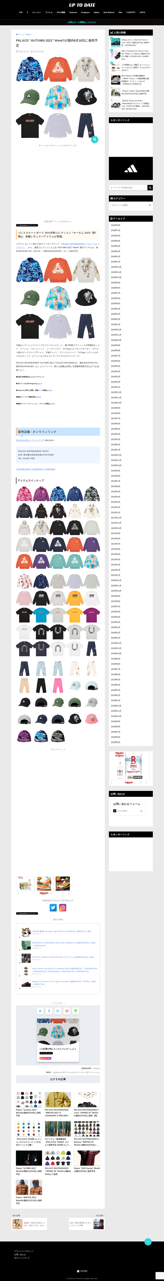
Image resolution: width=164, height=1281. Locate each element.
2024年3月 (115, 377)
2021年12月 (116, 518)
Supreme (73, 12)
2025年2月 (115, 319)
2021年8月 (115, 538)
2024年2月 (115, 382)
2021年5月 (115, 554)
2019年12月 (116, 643)
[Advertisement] (58, 165)
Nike (120, 12)
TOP (21, 12)
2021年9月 (115, 533)
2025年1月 (115, 324)
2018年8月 (115, 726)
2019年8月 (115, 664)
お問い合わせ (20, 1255)
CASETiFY (131, 12)
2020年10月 (116, 591)
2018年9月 (115, 721)
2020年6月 (115, 612)
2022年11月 (116, 460)
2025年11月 (116, 272)
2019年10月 (116, 653)
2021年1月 (115, 575)
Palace (96, 1068)
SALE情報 (61, 12)
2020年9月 (115, 596)
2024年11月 (116, 335)
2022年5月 (115, 491)
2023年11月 (116, 397)
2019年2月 (115, 695)
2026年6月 (115, 236)
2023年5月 (115, 429)
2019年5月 (115, 680)
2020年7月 (115, 606)
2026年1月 (115, 262)
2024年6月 (115, 361)
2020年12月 (116, 580)
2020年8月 (115, 601)
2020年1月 (115, 638)
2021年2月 (115, 570)
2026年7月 (115, 230)
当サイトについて (22, 1258)
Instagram (85, 12)
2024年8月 (115, 350)
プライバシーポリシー (24, 1251)
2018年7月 (115, 732)
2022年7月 (115, 481)
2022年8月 (115, 476)
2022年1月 (115, 512)
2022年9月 (115, 471)
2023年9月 (115, 408)
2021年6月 (115, 549)
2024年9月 (115, 345)
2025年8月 (115, 288)
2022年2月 (115, 507)
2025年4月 (115, 309)
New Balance (108, 12)
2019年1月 (115, 700)
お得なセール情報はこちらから (82, 22)
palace (57, 1072)
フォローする (45, 1058)
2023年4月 (115, 434)
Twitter (32, 377)
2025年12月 (116, 267)
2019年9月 (115, 659)
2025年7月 (115, 293)
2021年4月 (115, 559)
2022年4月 (115, 497)
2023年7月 (115, 418)
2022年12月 (116, 455)
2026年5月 (115, 241)
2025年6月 (115, 298)
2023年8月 (115, 413)
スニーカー (36, 12)
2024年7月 (115, 356)
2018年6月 (115, 737)
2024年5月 (115, 366)
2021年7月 (115, 544)
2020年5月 (115, 617)
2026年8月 (115, 225)
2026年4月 (115, 246)
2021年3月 (115, 565)
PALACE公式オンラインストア (30, 440)
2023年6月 (115, 424)
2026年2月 (115, 256)
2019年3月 (115, 690)
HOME (84, 1271)
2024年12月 (116, 330)
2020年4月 (115, 622)
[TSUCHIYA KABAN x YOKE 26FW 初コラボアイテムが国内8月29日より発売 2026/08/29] (57, 963)
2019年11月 (116, 648)
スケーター (80, 1072)
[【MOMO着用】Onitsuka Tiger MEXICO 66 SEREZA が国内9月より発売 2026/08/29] (56, 937)
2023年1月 (115, 450)
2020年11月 (116, 586)
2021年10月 (116, 528)
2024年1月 (115, 387)
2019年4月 (115, 685)
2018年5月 (115, 742)
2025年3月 (115, 314)
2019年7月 (115, 669)
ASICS (142, 12)
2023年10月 (116, 403)
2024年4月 (115, 371)
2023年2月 (115, 444)
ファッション (94, 1072)
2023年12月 (116, 392)
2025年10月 (116, 277)
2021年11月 (116, 523)
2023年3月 (115, 439)
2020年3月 (115, 627)
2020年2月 (115, 633)
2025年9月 (115, 283)
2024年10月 (116, 340)
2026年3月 (115, 251)
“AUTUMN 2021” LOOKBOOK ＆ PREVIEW (35, 469)
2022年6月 (115, 486)
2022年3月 (115, 502)
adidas (96, 12)
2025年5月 (115, 303)
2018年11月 (116, 711)
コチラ (39, 383)
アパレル (49, 12)
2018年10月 (116, 716)
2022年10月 (116, 465)
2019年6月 (115, 674)
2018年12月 (116, 706)
